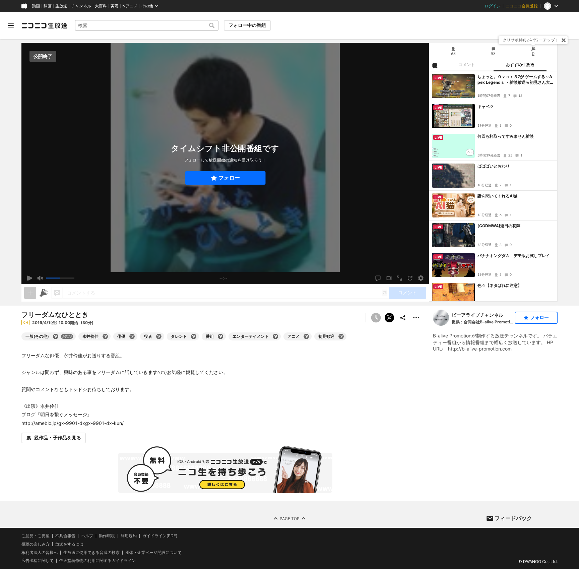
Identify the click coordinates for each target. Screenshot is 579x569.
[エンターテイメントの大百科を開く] (275, 336)
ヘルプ (87, 536)
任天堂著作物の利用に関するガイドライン (97, 561)
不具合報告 (65, 536)
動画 (36, 6)
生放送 (61, 6)
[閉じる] (564, 40)
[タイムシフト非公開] (376, 317)
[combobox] (146, 25)
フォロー (229, 178)
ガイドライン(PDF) (159, 536)
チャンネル (81, 6)
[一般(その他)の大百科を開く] (55, 336)
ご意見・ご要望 (35, 535)
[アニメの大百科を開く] (306, 336)
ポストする (389, 317)
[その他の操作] (416, 317)
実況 (115, 6)
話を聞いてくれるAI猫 (497, 195)
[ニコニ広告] (44, 293)
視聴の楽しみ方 (35, 543)
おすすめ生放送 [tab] (520, 64)
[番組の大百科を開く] (220, 336)
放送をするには (69, 544)
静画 (48, 6)
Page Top (290, 518)
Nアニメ (129, 6)
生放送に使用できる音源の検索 (91, 552)
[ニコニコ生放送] (44, 25)
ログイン (493, 6)
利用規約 (129, 536)
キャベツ (485, 106)
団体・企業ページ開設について (153, 552)
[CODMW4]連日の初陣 (498, 225)
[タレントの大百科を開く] (193, 336)
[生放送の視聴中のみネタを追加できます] (30, 293)
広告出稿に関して (37, 560)
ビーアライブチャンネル (477, 315)
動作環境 (107, 536)
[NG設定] (434, 65)
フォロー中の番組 (247, 25)
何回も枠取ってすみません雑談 (505, 136)
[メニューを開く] (10, 25)
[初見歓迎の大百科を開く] (341, 336)
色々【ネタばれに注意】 (499, 285)
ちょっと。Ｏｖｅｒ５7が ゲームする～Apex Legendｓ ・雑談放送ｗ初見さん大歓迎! (515, 79)
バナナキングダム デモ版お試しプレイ (513, 255)
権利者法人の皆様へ (39, 552)
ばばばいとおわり (493, 166)
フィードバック (513, 518)
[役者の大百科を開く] (159, 336)
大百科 (101, 6)
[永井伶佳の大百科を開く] (105, 336)
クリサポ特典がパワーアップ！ (531, 40)
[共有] (402, 317)
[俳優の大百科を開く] (132, 336)
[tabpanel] (493, 186)
